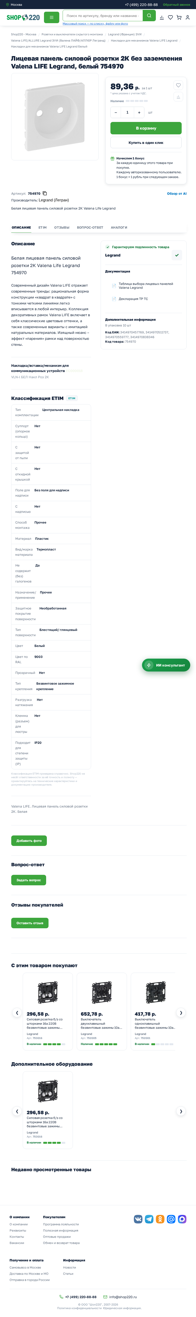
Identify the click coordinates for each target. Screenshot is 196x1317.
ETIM (42, 227)
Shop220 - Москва (23, 34)
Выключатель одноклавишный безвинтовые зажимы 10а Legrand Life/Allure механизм (154, 1023)
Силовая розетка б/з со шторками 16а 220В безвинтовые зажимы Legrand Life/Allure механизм (45, 1023)
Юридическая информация (122, 1308)
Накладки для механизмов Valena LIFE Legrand (144, 40)
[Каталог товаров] (51, 17)
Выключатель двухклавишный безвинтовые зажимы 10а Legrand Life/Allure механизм (100, 1023)
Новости (69, 1267)
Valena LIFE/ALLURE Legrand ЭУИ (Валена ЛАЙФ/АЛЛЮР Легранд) (58, 40)
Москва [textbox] (16, 4)
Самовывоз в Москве (25, 1267)
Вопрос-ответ (90, 227)
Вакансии (17, 1243)
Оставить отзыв (29, 923)
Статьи (68, 1273)
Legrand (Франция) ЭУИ (125, 34)
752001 (145, 1037)
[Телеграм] (149, 1219)
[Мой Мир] (171, 1219)
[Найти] (149, 15)
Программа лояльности (61, 1224)
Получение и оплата (27, 1260)
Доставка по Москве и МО (29, 1273)
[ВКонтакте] (138, 1219)
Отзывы (61, 227)
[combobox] (26, 4)
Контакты (17, 1236)
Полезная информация (60, 1230)
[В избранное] (178, 85)
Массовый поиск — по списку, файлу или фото (95, 23)
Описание (21, 227)
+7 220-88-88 (141, 4)
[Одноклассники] (160, 1219)
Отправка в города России (30, 1280)
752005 (92, 1037)
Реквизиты (18, 1230)
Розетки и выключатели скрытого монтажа (72, 34)
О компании (19, 1224)
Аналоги (119, 227)
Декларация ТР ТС (133, 299)
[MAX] (182, 1219)
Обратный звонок (176, 4)
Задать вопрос (28, 880)
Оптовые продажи (57, 1236)
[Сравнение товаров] (161, 17)
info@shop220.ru (123, 1297)
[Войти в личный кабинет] (187, 17)
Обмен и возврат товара (61, 1243)
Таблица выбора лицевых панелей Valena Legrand (146, 285)
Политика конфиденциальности (79, 1308)
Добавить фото (29, 841)
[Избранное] (170, 17)
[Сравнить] (178, 96)
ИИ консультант (170, 665)
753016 (37, 1037)
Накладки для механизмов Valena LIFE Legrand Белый (49, 46)
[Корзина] (179, 17)
